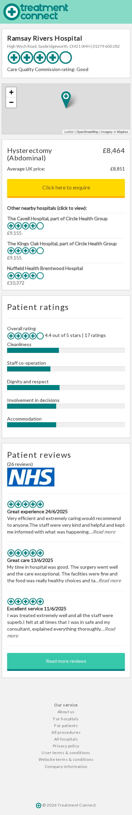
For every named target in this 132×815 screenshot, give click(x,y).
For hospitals (66, 718)
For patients (66, 725)
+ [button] (11, 92)
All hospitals (66, 739)
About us (66, 711)
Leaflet (69, 132)
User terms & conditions (66, 752)
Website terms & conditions (66, 759)
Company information (66, 766)
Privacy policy (66, 745)
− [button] (11, 102)
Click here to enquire (66, 187)
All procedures (66, 732)
